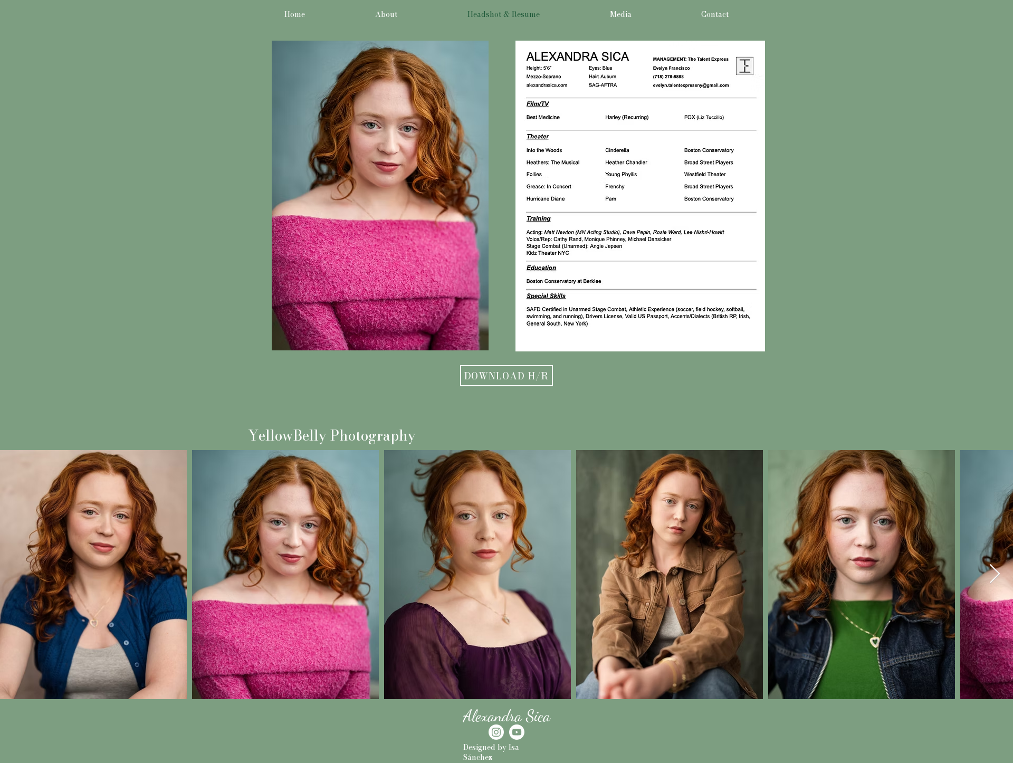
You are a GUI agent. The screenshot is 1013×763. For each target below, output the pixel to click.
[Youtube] (516, 732)
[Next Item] (995, 574)
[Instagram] (496, 732)
